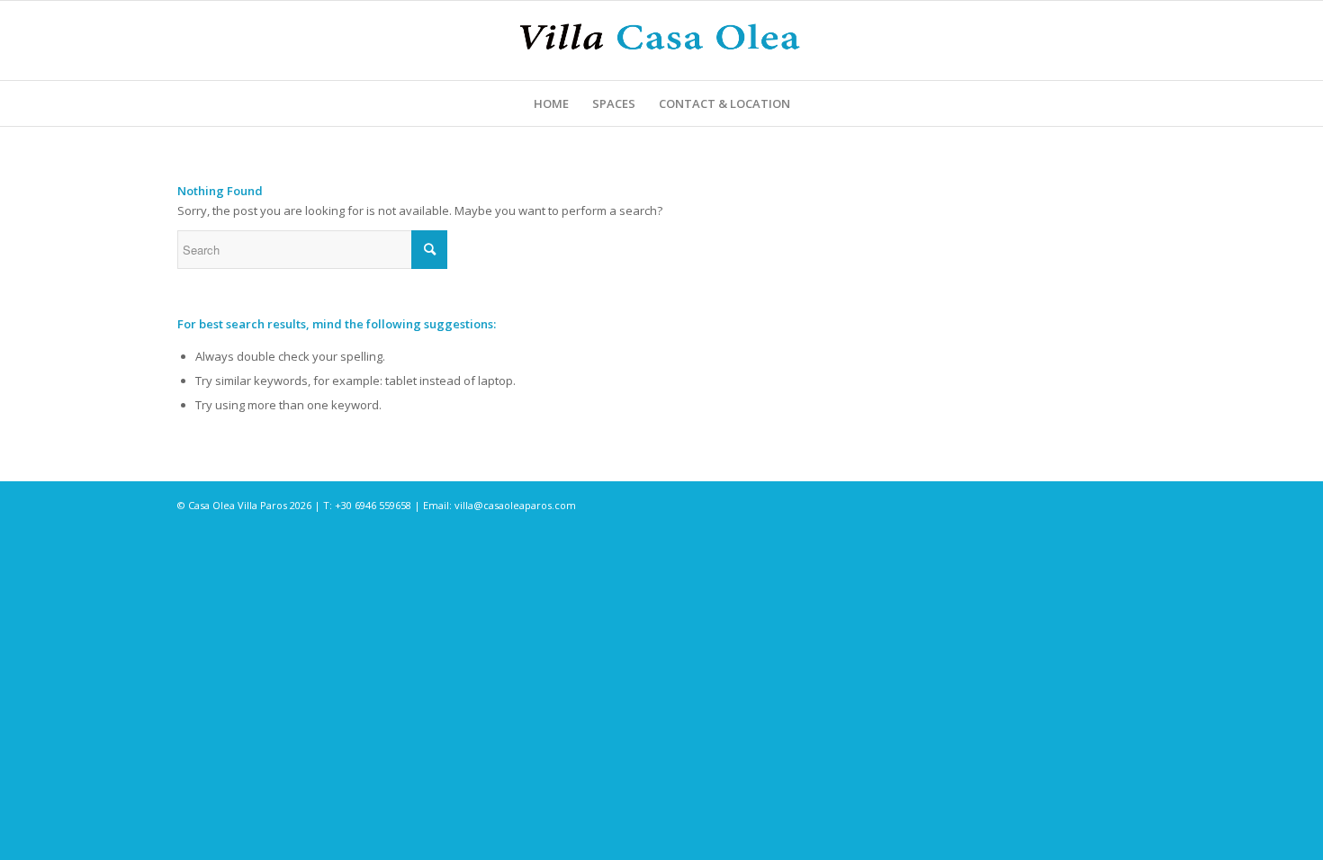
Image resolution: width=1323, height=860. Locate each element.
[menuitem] (551, 103)
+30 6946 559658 (373, 505)
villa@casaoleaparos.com (515, 505)
